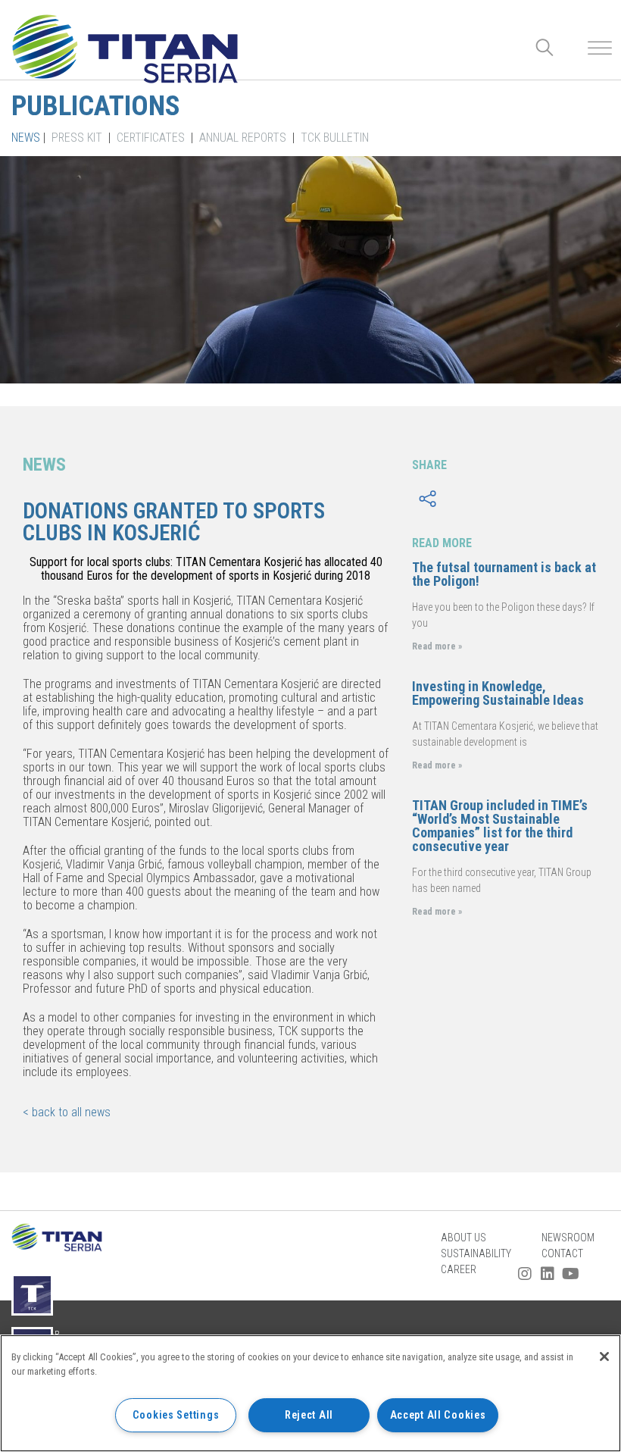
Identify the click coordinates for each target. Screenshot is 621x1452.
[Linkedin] (547, 1273)
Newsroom (567, 1237)
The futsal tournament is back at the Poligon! (504, 574)
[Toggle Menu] (600, 48)
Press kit (76, 137)
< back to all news (67, 1112)
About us (463, 1237)
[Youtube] (570, 1273)
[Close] (604, 1356)
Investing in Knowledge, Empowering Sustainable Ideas (498, 693)
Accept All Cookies (438, 1415)
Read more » (437, 646)
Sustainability (476, 1253)
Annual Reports (242, 137)
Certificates (151, 137)
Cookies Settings (176, 1415)
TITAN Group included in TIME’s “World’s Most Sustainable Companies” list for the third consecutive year (500, 825)
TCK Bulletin (335, 137)
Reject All (309, 1415)
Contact (562, 1253)
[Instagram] (524, 1273)
